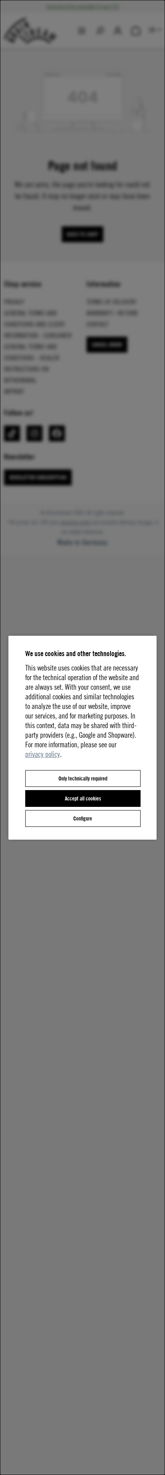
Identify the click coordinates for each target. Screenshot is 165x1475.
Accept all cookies (83, 798)
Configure (82, 818)
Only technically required (82, 778)
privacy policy (42, 754)
